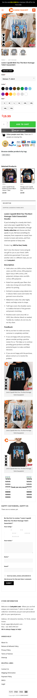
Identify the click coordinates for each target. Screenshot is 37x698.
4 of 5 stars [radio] (20, 533)
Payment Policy (6, 676)
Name (6, 557)
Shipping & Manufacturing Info (13, 207)
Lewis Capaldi (6, 155)
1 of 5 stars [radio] (7, 530)
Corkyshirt (11, 260)
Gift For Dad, (17, 245)
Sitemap (4, 657)
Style (3, 75)
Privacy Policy (6, 650)
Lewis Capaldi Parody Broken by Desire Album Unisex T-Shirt (9, 188)
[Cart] (34, 10)
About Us (4, 642)
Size (3, 98)
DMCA (3, 680)
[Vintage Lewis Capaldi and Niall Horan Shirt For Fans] (27, 176)
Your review (8, 540)
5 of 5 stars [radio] (8, 536)
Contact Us (5, 669)
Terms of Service (7, 654)
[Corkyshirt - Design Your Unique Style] (18, 10)
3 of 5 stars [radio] (8, 533)
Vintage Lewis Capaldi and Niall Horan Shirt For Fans (27, 188)
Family (3, 60)
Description (7, 203)
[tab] (18, 203)
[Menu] (2, 10)
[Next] (32, 30)
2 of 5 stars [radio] (16, 530)
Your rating (8, 527)
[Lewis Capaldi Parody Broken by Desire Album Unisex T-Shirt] (10, 176)
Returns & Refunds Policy (9, 646)
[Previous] (4, 30)
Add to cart (22, 124)
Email (6, 566)
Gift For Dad (12, 60)
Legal (3, 684)
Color (3, 84)
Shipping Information (8, 673)
